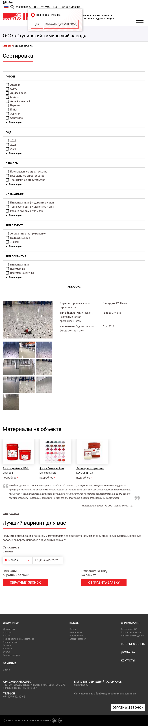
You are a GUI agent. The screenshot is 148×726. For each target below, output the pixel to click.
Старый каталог (77, 639)
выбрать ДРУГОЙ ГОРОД (61, 24)
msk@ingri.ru (23, 6)
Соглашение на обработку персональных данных (105, 693)
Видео (6, 670)
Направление (76, 635)
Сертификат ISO (129, 629)
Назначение (75, 632)
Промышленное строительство (28, 171)
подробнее (9, 477)
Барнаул (15, 105)
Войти (9, 2)
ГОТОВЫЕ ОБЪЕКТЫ (133, 644)
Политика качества (131, 632)
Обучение (9, 663)
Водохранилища (20, 237)
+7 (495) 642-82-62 (46, 560)
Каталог (75, 622)
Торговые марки (11, 655)
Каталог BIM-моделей (132, 635)
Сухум (14, 88)
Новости (7, 648)
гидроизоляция (19, 264)
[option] (55, 459)
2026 (13, 140)
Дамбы (14, 241)
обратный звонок (25, 582)
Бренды (73, 629)
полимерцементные (22, 272)
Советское (16, 117)
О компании (11, 622)
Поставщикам (10, 642)
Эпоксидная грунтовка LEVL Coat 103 (90, 470)
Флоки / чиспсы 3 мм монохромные (52, 470)
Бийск (13, 109)
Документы (9, 629)
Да (37, 24)
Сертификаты (130, 622)
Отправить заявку (104, 582)
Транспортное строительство (27, 179)
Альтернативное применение (28, 233)
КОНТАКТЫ (128, 660)
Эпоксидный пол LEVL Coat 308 (16, 470)
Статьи (6, 652)
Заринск (15, 113)
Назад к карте (11, 513)
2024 (13, 148)
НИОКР (6, 635)
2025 (13, 144)
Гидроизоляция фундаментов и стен (32, 202)
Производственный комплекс (18, 639)
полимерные (17, 268)
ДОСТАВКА (128, 652)
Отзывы (7, 645)
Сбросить (74, 287)
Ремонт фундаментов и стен (27, 210)
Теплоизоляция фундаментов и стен (32, 206)
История (7, 632)
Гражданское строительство (27, 175)
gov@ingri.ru (81, 684)
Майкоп (14, 97)
